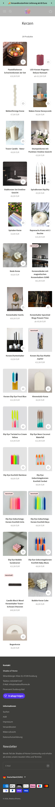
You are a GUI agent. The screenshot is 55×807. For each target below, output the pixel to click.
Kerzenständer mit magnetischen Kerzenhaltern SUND (40, 274)
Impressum (8, 721)
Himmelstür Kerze (40, 396)
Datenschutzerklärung (12, 737)
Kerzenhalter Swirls (15, 315)
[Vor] (51, 3)
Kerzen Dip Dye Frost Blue (15, 396)
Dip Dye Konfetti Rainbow (15, 475)
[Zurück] (3, 3)
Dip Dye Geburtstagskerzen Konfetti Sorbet (40, 478)
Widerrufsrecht (9, 732)
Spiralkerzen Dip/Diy (40, 189)
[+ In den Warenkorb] (23, 62)
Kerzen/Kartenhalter (15, 355)
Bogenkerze (15, 644)
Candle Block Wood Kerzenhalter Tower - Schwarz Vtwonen (15, 603)
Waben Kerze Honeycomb (40, 111)
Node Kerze (15, 271)
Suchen (6, 711)
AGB (5, 716)
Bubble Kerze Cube (40, 600)
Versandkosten (9, 727)
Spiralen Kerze (15, 230)
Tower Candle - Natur (15, 148)
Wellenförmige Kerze (15, 111)
